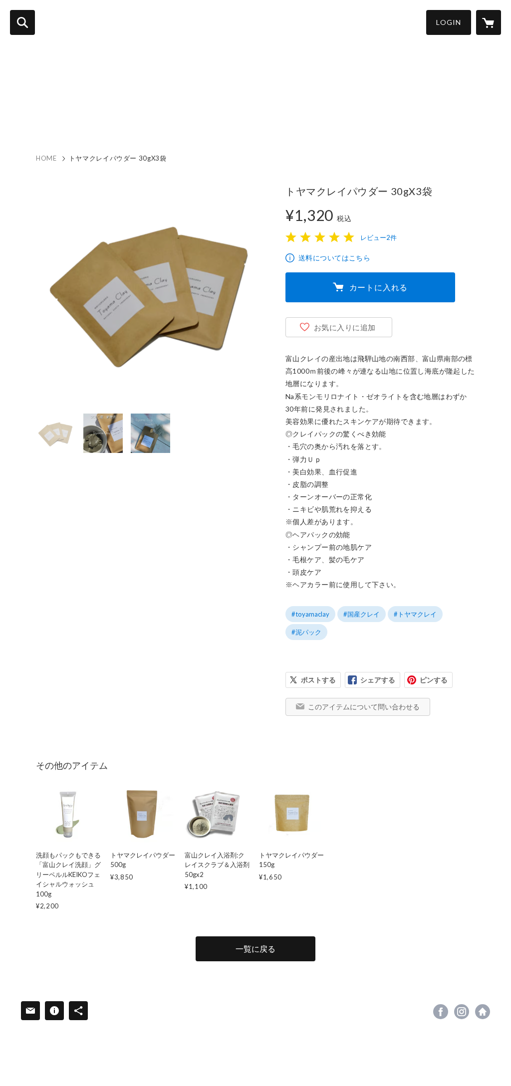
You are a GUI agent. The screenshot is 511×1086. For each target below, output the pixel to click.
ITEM (111, 116)
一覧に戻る (255, 948)
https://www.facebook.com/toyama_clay (440, 1011)
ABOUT (74, 116)
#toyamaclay (310, 614)
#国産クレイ (361, 614)
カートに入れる (378, 287)
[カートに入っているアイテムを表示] (488, 22)
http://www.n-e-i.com (482, 1011)
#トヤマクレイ (415, 614)
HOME (34, 116)
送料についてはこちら (334, 257)
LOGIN (448, 22)
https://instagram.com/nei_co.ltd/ (461, 1011)
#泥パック (306, 632)
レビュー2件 (378, 237)
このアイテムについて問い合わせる (364, 706)
